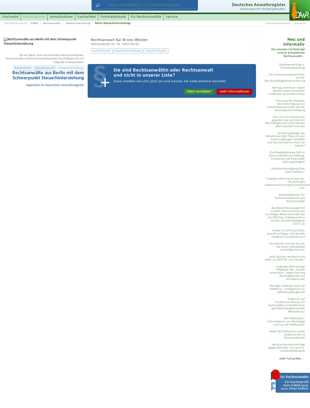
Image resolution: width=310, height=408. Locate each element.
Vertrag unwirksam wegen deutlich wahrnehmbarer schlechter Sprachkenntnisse (286, 91)
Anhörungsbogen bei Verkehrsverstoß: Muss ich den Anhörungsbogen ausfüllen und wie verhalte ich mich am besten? (285, 139)
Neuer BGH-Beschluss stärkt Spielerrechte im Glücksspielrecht (287, 334)
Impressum (300, 23)
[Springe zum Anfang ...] (301, 399)
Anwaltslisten (61, 17)
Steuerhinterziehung (78, 23)
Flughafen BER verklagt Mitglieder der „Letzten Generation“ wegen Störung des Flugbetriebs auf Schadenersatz (287, 273)
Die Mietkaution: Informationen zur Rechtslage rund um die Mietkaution (286, 321)
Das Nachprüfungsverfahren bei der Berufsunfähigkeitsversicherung (285, 77)
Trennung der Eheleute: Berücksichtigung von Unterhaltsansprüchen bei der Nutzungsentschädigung (286, 105)
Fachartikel (87, 17)
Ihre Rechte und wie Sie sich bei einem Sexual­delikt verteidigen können (287, 247)
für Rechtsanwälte (146, 17)
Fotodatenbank (113, 17)
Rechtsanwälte (52, 23)
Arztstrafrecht (23, 68)
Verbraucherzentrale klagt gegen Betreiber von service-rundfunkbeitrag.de (287, 347)
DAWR (34, 23)
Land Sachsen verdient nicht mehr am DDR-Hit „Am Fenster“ (285, 258)
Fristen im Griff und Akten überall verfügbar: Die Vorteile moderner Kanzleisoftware (286, 233)
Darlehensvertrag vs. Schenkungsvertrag (292, 66)
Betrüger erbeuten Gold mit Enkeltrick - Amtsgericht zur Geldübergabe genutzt (287, 289)
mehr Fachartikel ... (291, 358)
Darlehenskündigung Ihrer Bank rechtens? (288, 170)
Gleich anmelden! (199, 91)
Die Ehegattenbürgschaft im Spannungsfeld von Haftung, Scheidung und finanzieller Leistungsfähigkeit (287, 157)
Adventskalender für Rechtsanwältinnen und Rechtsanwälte (290, 198)
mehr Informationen (234, 91)
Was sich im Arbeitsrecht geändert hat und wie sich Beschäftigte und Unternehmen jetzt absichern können (285, 121)
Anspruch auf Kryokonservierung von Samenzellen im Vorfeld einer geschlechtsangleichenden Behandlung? (286, 305)
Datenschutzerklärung (278, 23)
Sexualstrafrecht (44, 68)
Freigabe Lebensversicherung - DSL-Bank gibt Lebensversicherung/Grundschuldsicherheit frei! (285, 183)
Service (172, 17)
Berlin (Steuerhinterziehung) (113, 23)
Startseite (10, 17)
